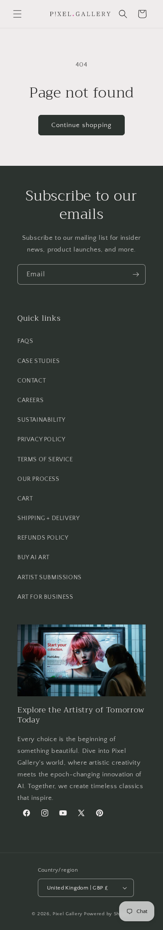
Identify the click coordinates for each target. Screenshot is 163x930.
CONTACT (31, 380)
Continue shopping (81, 125)
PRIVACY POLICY (41, 439)
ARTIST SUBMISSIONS (49, 577)
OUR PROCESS (38, 479)
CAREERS (30, 400)
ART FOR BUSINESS (45, 597)
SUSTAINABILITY (41, 419)
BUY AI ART (33, 557)
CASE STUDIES (38, 361)
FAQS (25, 341)
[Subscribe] (135, 274)
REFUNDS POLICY (42, 537)
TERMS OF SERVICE (45, 459)
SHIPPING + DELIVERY (48, 518)
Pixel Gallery (68, 914)
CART (25, 498)
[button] (17, 14)
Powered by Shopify (107, 914)
